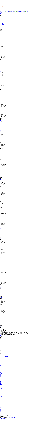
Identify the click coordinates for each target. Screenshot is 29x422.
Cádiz (0, 13)
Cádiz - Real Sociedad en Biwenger (3, 418)
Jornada (3, 4)
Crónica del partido (1, 335)
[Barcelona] (6, 11)
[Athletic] (3, 11)
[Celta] (9, 11)
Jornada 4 (1, 14)
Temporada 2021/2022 (5, 356)
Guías (2, 3)
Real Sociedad (1, 17)
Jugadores (2, 8)
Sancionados (3, 5)
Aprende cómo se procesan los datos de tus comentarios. (13, 417)
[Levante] (19, 11)
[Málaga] (21, 11)
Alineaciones (2, 1)
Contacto (2, 421)
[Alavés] (1, 11)
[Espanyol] (15, 11)
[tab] (15, 22)
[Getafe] (17, 11)
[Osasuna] (23, 11)
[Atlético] (4, 11)
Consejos (3, 2)
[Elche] (13, 11)
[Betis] (8, 11)
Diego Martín (3, 16)
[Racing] (24, 11)
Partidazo (3, 7)
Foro (1, 9)
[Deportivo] (11, 11)
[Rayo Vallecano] (27, 11)
